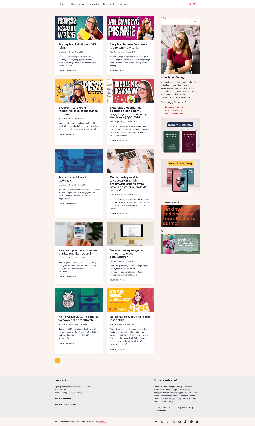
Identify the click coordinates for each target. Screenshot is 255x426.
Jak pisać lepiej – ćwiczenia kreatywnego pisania (128, 46)
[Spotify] (191, 421)
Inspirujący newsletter (174, 113)
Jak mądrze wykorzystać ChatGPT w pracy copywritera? (127, 253)
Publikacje (123, 4)
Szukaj (163, 17)
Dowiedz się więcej (67, 71)
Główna (63, 4)
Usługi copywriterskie (173, 110)
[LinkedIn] (179, 421)
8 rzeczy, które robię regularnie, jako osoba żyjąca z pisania (78, 111)
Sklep (81, 4)
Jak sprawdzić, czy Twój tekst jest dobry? (130, 318)
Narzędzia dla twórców (174, 107)
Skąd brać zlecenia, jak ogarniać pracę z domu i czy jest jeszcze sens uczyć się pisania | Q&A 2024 (129, 112)
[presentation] (79, 28)
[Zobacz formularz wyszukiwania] (190, 4)
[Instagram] (173, 421)
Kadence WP (102, 421)
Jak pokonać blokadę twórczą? (72, 179)
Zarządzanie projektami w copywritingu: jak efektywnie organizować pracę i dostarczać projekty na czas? (128, 184)
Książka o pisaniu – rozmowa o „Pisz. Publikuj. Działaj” (78, 252)
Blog (73, 4)
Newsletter (94, 4)
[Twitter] (167, 421)
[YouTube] (161, 421)
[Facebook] (155, 421)
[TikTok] (185, 421)
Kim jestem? (108, 4)
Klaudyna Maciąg (67, 52)
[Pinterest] (197, 421)
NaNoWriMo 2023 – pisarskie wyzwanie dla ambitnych (78, 318)
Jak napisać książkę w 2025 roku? (77, 46)
